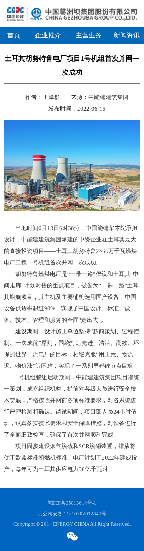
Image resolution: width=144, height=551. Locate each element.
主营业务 (89, 35)
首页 (13, 35)
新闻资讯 (127, 35)
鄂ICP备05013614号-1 (72, 503)
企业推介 (48, 35)
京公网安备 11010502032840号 (72, 514)
